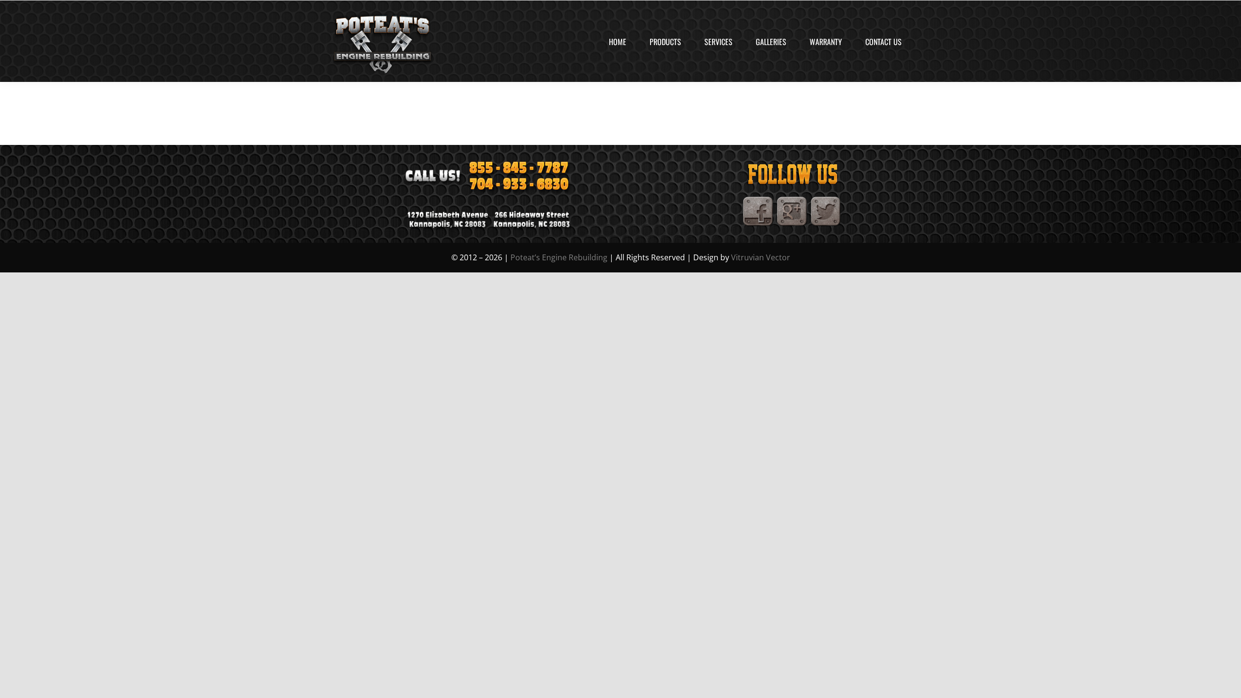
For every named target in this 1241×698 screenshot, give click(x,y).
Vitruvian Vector (760, 257)
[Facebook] (758, 200)
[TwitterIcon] (826, 200)
